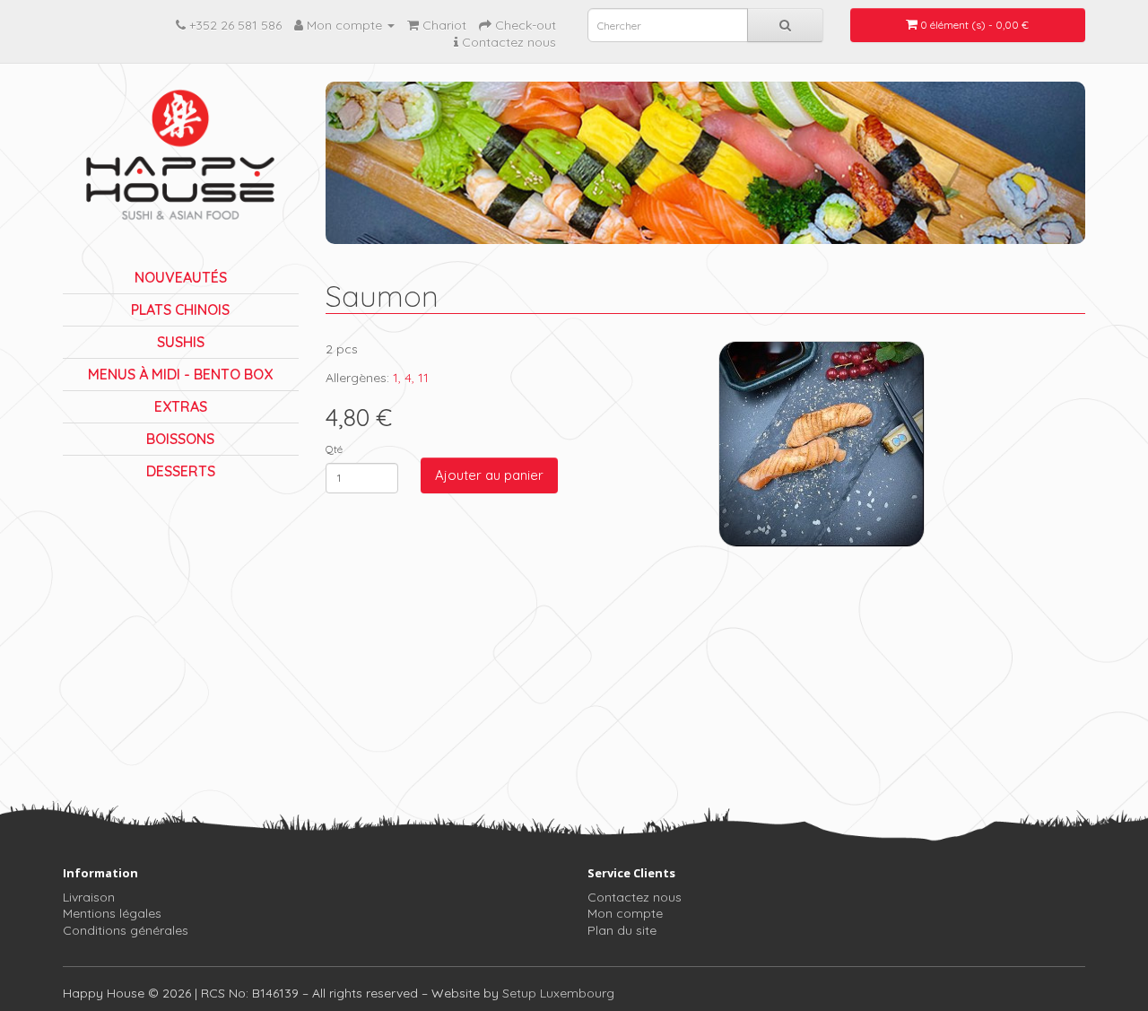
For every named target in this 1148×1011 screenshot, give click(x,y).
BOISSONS (180, 439)
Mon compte (625, 913)
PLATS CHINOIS (180, 309)
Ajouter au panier (489, 475)
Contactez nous (634, 897)
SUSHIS (180, 342)
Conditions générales (125, 930)
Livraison (89, 897)
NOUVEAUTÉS (181, 277)
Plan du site (622, 930)
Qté (334, 449)
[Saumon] (821, 444)
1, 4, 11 (411, 378)
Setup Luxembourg (558, 993)
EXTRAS (180, 406)
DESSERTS (180, 471)
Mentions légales (112, 913)
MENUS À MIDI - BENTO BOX (180, 374)
